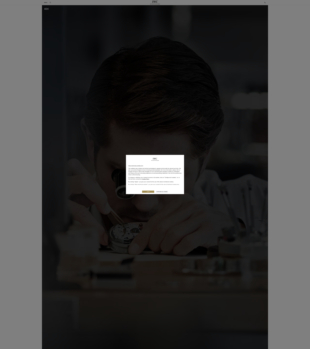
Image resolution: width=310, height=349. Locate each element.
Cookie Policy (145, 179)
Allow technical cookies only (135, 165)
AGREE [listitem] (148, 191)
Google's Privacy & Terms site (136, 171)
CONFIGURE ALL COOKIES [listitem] (161, 191)
